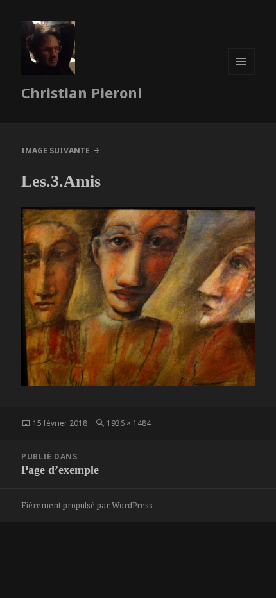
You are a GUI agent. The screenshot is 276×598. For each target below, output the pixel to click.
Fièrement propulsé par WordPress (87, 505)
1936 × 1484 (129, 423)
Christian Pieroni (81, 92)
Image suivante (55, 150)
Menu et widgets (242, 74)
